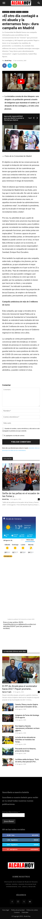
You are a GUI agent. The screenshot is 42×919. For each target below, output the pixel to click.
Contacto (17, 912)
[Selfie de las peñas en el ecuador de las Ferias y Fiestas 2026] (21, 477)
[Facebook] (4, 65)
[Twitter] (9, 65)
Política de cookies (32, 910)
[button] (3, 3)
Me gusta (35, 835)
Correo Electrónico (11, 812)
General (13, 12)
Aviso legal (5, 910)
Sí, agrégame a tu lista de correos (14, 435)
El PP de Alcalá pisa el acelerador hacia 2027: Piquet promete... (19, 687)
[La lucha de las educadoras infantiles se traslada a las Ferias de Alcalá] (7, 740)
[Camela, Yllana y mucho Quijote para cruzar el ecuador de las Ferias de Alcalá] (7, 707)
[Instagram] (18, 901)
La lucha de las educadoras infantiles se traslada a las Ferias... (25, 739)
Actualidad (6, 12)
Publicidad (25, 912)
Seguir (36, 840)
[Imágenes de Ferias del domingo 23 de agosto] (7, 718)
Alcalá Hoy (8, 60)
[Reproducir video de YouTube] (21, 81)
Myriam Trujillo (6, 692)
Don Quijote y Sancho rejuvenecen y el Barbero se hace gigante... (27, 728)
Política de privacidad (17, 910)
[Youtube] (30, 901)
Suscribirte (34, 849)
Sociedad (25, 12)
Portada (19, 12)
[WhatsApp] (15, 65)
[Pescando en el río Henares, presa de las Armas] (7, 751)
